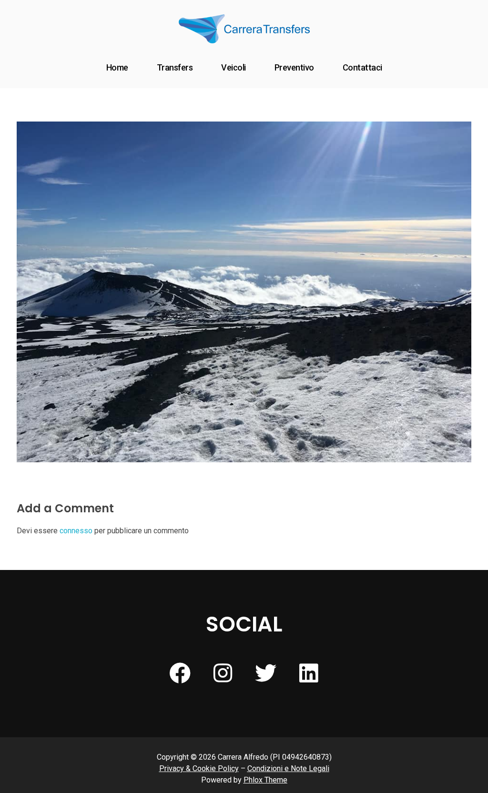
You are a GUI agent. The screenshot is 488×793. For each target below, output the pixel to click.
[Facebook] (179, 672)
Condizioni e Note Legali (288, 768)
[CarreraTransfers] (244, 28)
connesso (76, 530)
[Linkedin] (308, 672)
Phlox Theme (265, 779)
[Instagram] (222, 672)
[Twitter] (265, 672)
